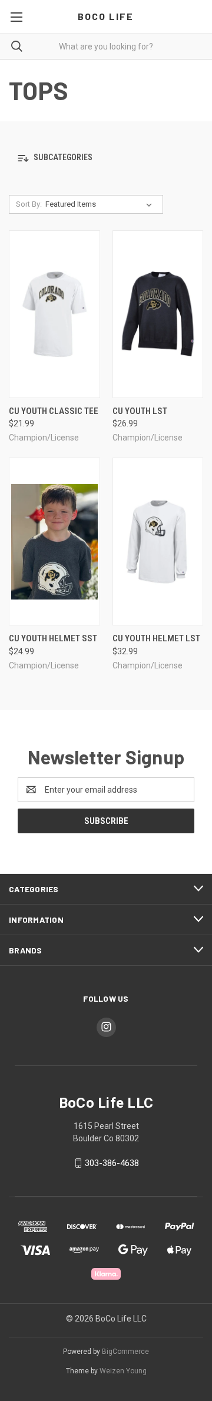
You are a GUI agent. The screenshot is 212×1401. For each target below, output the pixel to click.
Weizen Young (123, 1371)
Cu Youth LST (139, 411)
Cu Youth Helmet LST (156, 638)
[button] (106, 158)
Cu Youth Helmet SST (53, 638)
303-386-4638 (112, 1163)
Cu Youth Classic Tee (53, 411)
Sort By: (29, 204)
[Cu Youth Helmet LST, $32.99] (158, 541)
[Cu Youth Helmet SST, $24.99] (54, 541)
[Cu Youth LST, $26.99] (158, 314)
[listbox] (101, 204)
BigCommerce (125, 1351)
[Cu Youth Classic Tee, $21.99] (54, 314)
